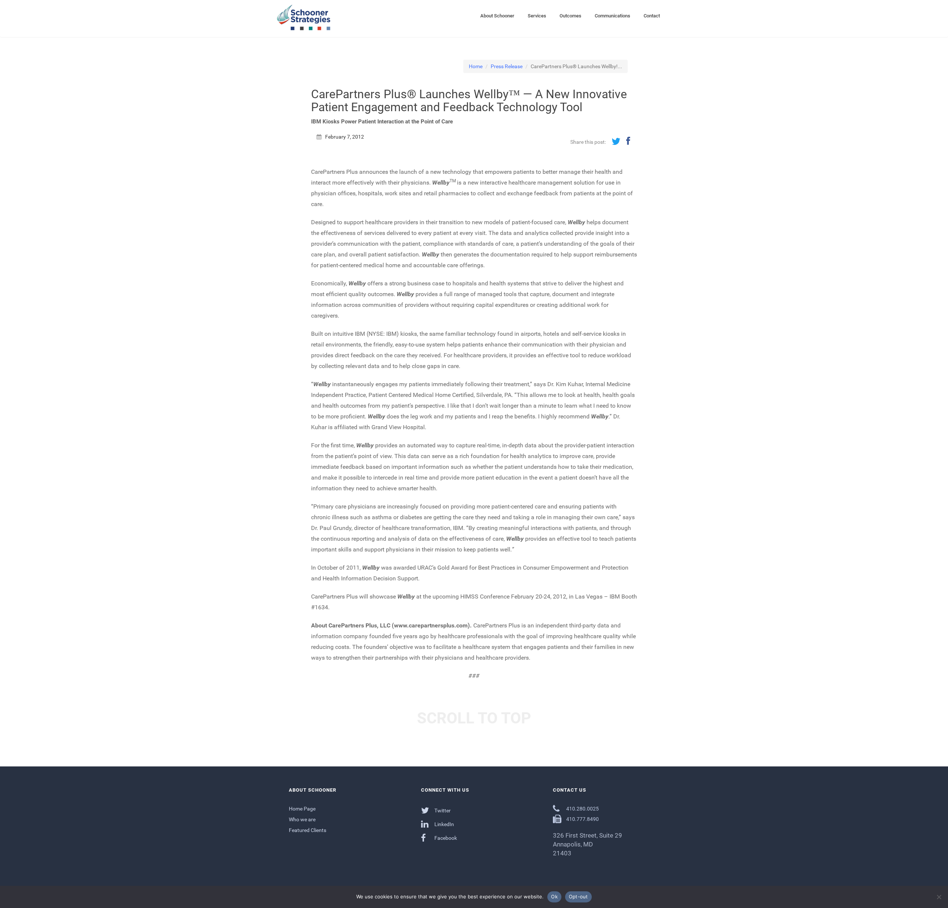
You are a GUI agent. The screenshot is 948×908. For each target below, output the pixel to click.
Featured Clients (307, 830)
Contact (652, 16)
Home (476, 66)
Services (537, 16)
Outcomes (570, 16)
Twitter (442, 810)
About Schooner (497, 16)
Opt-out (578, 896)
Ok (554, 896)
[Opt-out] (938, 897)
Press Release (507, 66)
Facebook (445, 838)
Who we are (302, 819)
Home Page (302, 809)
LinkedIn (443, 824)
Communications (612, 16)
